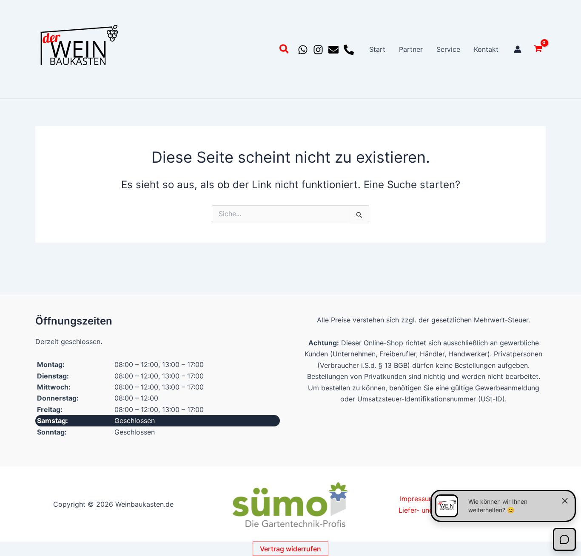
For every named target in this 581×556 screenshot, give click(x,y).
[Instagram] (318, 50)
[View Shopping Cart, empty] (538, 49)
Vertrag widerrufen (290, 549)
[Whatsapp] (303, 50)
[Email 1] (333, 50)
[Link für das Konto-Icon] (517, 49)
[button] (284, 50)
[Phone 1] (349, 50)
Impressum (417, 498)
